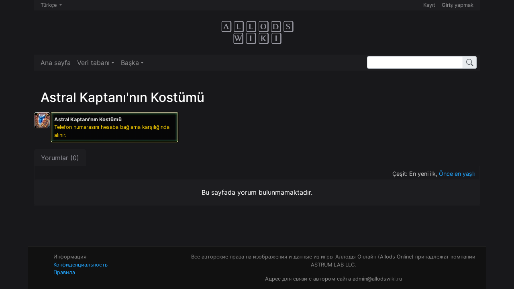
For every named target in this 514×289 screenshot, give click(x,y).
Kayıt (429, 5)
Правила (64, 272)
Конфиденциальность (80, 265)
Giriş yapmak (457, 5)
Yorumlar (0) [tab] (60, 158)
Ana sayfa (56, 63)
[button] (96, 63)
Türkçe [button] (49, 5)
